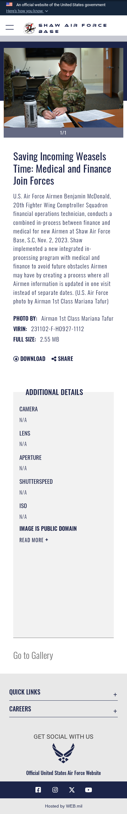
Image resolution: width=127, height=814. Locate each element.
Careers (20, 708)
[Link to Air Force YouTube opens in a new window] (88, 790)
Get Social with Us (63, 736)
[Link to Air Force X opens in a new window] (71, 790)
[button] (27, 11)
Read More (32, 540)
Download (32, 358)
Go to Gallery (33, 654)
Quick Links (24, 691)
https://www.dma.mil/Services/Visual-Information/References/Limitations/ (56, 626)
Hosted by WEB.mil (63, 806)
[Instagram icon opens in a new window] (55, 790)
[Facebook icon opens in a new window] (38, 790)
